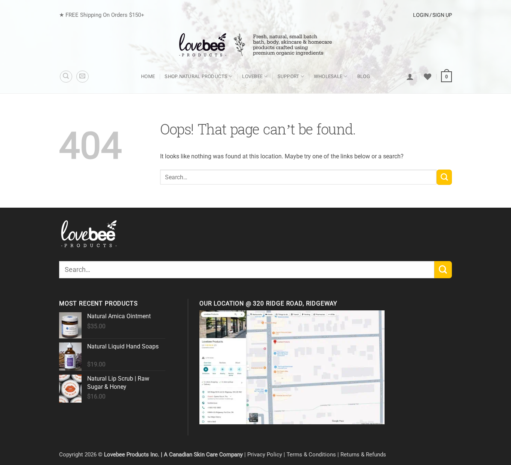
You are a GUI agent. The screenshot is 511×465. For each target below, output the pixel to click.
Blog (363, 76)
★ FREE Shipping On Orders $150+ (101, 15)
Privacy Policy (264, 454)
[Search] (66, 77)
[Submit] (444, 177)
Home (148, 76)
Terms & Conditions (311, 454)
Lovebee (252, 76)
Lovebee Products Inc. (131, 454)
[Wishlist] (427, 76)
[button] (82, 77)
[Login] (410, 76)
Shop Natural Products (196, 76)
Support (288, 76)
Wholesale (328, 76)
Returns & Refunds (363, 454)
